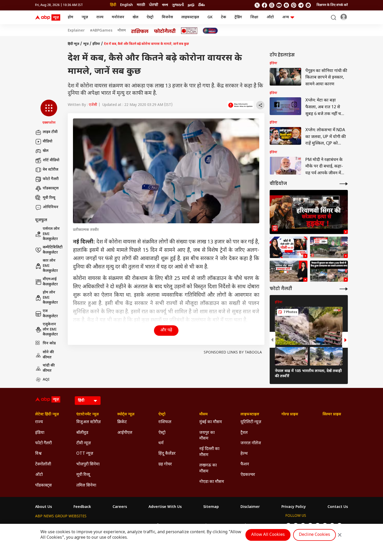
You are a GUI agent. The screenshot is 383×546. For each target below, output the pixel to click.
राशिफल (164, 422)
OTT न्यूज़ (84, 454)
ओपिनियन (50, 207)
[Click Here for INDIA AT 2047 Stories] (210, 30)
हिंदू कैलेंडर (167, 454)
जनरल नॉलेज (250, 443)
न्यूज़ (85, 17)
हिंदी (113, 5)
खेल (135, 17)
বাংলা (165, 5)
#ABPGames (101, 31)
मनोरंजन (118, 17)
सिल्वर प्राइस (332, 414)
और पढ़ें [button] (166, 330)
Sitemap (211, 507)
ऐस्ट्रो (150, 17)
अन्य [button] (285, 17)
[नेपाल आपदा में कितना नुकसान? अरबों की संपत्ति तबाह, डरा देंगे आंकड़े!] (329, 247)
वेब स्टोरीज (50, 169)
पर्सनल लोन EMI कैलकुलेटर (51, 234)
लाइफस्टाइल (190, 17)
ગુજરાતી (178, 5)
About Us (43, 507)
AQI (46, 379)
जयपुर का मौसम (207, 435)
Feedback (82, 507)
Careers (120, 507)
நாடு (191, 5)
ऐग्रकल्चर (247, 475)
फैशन (244, 464)
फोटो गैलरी (51, 179)
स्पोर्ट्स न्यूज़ (125, 414)
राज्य (99, 17)
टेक (223, 17)
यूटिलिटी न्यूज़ (250, 422)
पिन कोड (49, 343)
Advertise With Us (165, 507)
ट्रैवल (244, 433)
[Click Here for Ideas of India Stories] (189, 30)
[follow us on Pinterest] (294, 5)
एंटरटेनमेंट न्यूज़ (87, 414)
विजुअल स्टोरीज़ (88, 422)
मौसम (122, 31)
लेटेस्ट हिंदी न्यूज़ (47, 414)
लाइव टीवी (50, 132)
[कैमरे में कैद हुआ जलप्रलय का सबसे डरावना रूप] (329, 271)
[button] (48, 112)
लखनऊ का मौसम (208, 468)
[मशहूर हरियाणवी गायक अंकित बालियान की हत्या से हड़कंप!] (309, 212)
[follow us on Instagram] (286, 5)
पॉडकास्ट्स (51, 188)
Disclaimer (250, 507)
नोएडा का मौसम (211, 482)
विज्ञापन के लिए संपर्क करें (332, 5)
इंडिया (96, 44)
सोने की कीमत (48, 355)
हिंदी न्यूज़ (73, 44)
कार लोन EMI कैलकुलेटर (50, 265)
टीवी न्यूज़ (83, 443)
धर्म (161, 443)
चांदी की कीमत (49, 368)
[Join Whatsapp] (308, 5)
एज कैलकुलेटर (50, 314)
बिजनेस (167, 17)
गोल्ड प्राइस (289, 414)
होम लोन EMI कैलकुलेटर (50, 297)
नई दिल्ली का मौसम (209, 452)
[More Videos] (343, 184)
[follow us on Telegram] (301, 5)
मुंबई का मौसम (210, 422)
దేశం (201, 5)
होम (70, 17)
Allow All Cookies (268, 535)
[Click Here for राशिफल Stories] (140, 30)
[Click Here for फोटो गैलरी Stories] (165, 30)
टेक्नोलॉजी (43, 464)
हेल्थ (244, 454)
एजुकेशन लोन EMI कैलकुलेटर (50, 329)
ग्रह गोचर (165, 464)
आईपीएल (124, 433)
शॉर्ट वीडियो (51, 160)
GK (210, 17)
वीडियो (47, 141)
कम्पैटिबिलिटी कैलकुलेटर (53, 250)
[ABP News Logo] (48, 17)
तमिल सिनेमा (86, 485)
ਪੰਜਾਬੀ (153, 5)
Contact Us (338, 507)
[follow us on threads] (272, 5)
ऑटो (270, 17)
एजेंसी (93, 105)
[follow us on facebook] (264, 5)
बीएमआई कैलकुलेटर (50, 282)
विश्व (38, 454)
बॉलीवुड (82, 433)
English (126, 5)
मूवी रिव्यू (49, 197)
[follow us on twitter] (257, 5)
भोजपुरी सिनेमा (88, 464)
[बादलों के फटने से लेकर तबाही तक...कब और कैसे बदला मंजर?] (288, 271)
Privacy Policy (293, 507)
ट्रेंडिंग (238, 17)
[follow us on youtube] (279, 5)
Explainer (76, 31)
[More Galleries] (343, 289)
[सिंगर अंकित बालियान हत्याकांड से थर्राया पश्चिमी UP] (288, 247)
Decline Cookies (314, 535)
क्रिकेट (122, 422)
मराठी (141, 5)
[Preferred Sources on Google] (240, 105)
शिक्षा (254, 17)
